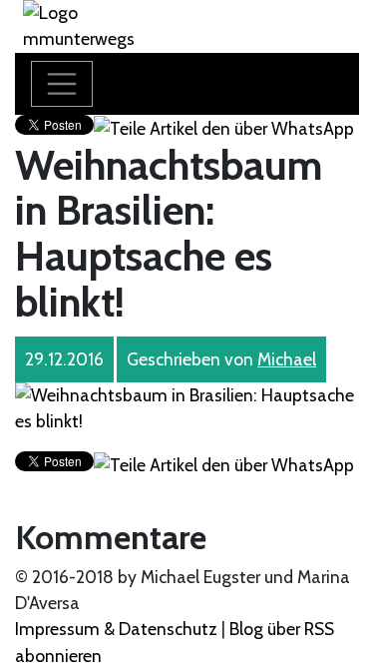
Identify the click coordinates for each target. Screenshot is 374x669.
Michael (286, 358)
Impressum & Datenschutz (116, 628)
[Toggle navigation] (62, 84)
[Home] (102, 24)
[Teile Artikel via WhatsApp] (224, 127)
